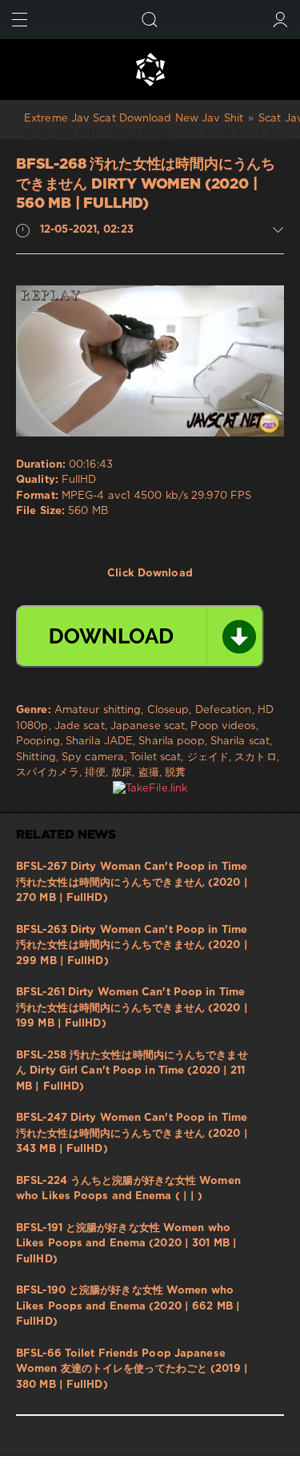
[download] (140, 636)
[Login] (280, 19)
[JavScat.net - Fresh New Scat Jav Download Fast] (150, 69)
